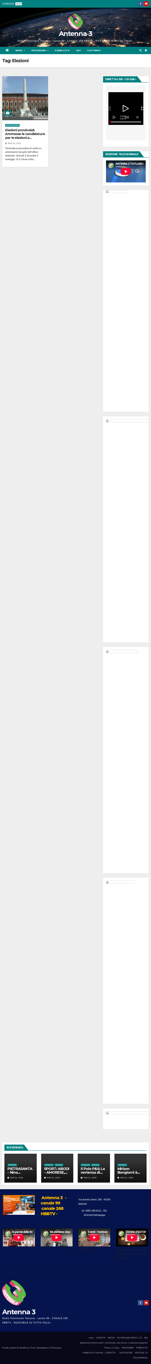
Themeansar (56, 1348)
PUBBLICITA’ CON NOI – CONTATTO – (100, 1353)
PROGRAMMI (128, 1348)
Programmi (39, 50)
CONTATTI (100, 1338)
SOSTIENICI (94, 50)
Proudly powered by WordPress (16, 1348)
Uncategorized (12, 125)
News (19, 50)
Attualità (12, 1165)
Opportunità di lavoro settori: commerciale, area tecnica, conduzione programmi (114, 1343)
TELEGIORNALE (140, 1358)
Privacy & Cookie (111, 1348)
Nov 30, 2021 (14, 143)
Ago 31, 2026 (16, 1178)
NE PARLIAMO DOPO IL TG (129, 1338)
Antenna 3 (75, 33)
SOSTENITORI (125, 1353)
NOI (78, 50)
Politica (58, 1165)
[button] (140, 50)
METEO (111, 1338)
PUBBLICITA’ (62, 50)
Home (91, 1338)
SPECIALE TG (141, 1353)
